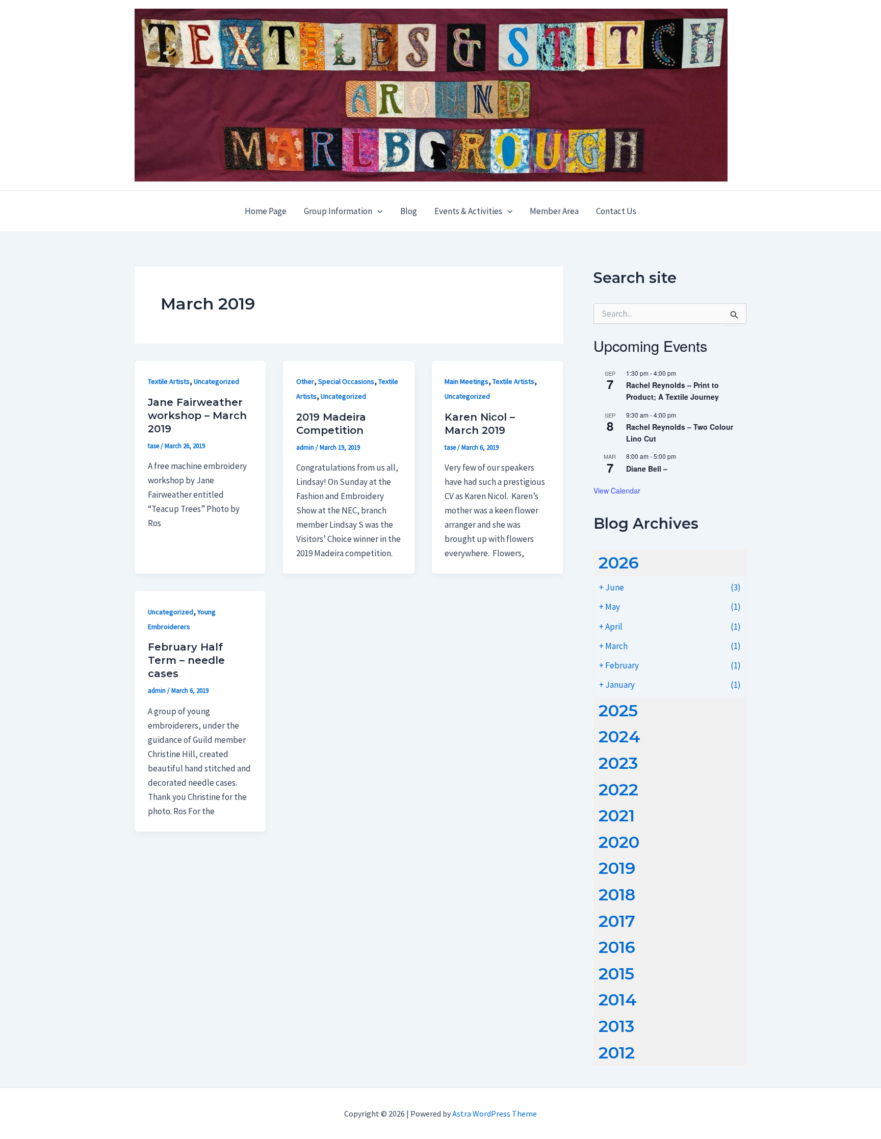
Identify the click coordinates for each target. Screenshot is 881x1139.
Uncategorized (216, 381)
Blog (408, 211)
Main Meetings (466, 381)
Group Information (338, 211)
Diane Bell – (646, 468)
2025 (618, 710)
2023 (618, 763)
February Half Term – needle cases (186, 660)
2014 (618, 999)
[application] (377, 211)
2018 (617, 894)
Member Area (554, 211)
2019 (617, 868)
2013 (616, 1026)
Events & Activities (468, 211)
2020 (619, 842)
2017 (617, 921)
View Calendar (616, 490)
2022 (618, 789)
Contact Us (616, 211)
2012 (617, 1053)
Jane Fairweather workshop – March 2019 (197, 415)
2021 (617, 815)
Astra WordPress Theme (494, 1113)
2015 (616, 973)
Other (305, 381)
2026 (619, 563)
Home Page (266, 211)
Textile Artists (169, 381)
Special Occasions (346, 381)
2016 (617, 947)
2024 (619, 736)
